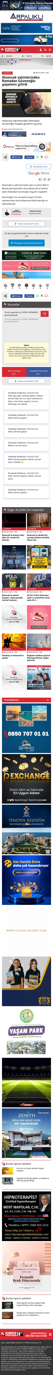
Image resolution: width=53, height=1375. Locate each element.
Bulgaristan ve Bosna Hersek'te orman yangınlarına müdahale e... (33, 1314)
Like (18, 157)
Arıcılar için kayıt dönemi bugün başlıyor (30, 1169)
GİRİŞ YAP (44, 314)
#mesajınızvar (16, 214)
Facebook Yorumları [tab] (39, 371)
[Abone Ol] (38, 173)
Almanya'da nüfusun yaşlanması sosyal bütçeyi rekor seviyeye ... (31, 1304)
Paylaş (29, 157)
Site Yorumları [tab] (14, 371)
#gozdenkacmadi (35, 213)
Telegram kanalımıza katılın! (28, 243)
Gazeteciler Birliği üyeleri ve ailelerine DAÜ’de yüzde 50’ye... (33, 1179)
